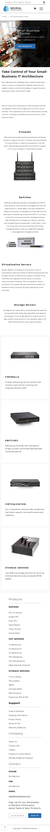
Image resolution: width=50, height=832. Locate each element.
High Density (14, 625)
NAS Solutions (15, 693)
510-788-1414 (14, 776)
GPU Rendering (15, 657)
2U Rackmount (15, 649)
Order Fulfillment (16, 711)
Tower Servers (15, 629)
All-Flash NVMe (15, 689)
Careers (12, 750)
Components (14, 633)
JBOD (11, 685)
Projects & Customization (20, 754)
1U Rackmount (15, 645)
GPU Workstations (17, 661)
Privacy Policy (15, 719)
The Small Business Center (19, 16)
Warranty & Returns (17, 728)
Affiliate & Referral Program (21, 758)
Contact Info (14, 746)
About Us (13, 742)
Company (16, 733)
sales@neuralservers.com (20, 796)
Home (4, 16)
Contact (15, 764)
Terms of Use (14, 723)
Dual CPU (13, 621)
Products (15, 599)
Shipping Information (18, 715)
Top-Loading (14, 681)
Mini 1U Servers (15, 613)
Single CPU (13, 617)
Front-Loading (15, 677)
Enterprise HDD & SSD (18, 697)
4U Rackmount (15, 653)
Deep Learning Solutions (19, 665)
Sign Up (34, 816)
